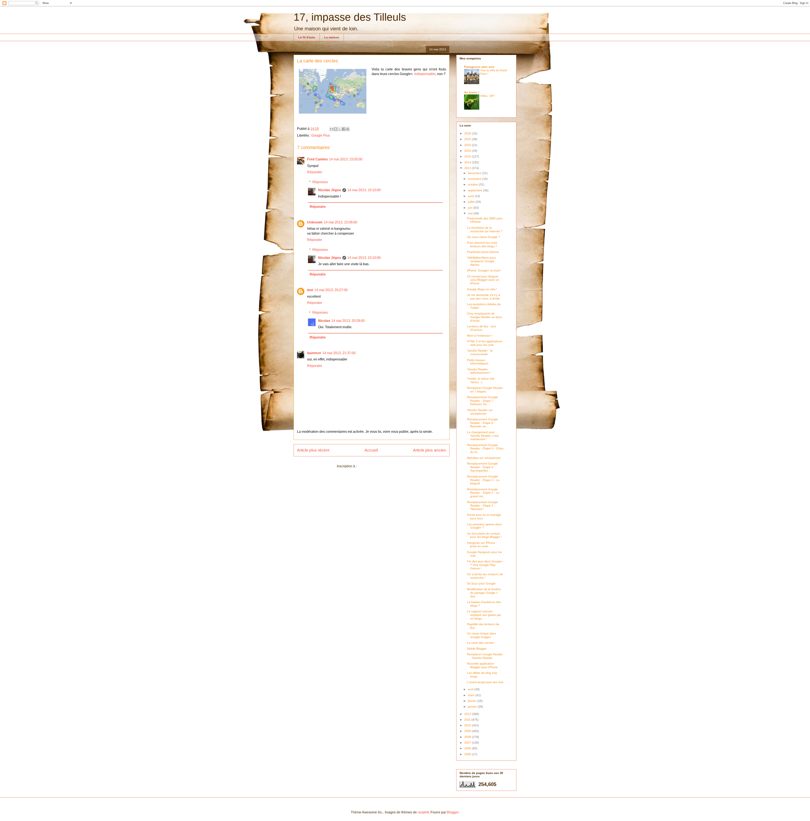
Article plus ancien (429, 450)
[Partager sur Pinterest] (348, 129)
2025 (468, 139)
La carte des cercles (480, 642)
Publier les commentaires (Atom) (382, 466)
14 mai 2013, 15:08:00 (340, 222)
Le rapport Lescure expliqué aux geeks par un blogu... (484, 615)
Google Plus (320, 135)
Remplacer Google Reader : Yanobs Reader (485, 656)
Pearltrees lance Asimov (483, 252)
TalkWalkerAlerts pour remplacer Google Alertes (481, 261)
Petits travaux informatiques (477, 361)
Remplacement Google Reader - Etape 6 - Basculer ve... (482, 423)
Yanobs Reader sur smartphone (480, 411)
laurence (314, 353)
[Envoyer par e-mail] (331, 129)
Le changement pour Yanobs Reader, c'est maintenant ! (482, 435)
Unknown (315, 222)
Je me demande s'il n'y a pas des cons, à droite (483, 296)
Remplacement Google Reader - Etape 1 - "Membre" (482, 505)
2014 (468, 162)
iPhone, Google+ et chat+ (484, 270)
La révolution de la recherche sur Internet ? (484, 229)
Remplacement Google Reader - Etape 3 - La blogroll (483, 480)
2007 (468, 742)
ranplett (423, 812)
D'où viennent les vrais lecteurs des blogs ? (482, 244)
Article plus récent (313, 450)
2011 (467, 719)
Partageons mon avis (479, 67)
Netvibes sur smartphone (484, 458)
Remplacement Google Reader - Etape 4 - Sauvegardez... (482, 467)
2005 (468, 754)
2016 (468, 150)
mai (471, 213)
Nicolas (324, 320)
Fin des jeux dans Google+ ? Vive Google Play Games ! (485, 565)
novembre (475, 178)
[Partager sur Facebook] (344, 129)
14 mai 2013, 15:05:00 (345, 159)
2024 (468, 145)
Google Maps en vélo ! (482, 289)
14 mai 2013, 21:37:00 (339, 353)
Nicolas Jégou (329, 190)
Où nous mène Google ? (483, 237)
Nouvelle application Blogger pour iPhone (482, 665)
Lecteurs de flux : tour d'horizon (481, 328)
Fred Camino (317, 159)
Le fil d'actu (306, 37)
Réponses (320, 182)
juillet (471, 201)
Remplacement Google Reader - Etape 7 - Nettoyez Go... (482, 400)
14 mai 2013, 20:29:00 (348, 320)
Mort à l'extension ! (479, 335)
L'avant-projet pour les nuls (485, 682)
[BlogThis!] (335, 129)
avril (471, 689)
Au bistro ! (471, 92)
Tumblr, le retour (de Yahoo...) (480, 380)
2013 (468, 168)
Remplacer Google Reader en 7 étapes (485, 389)
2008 (468, 737)
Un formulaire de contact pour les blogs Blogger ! (484, 535)
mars (471, 695)
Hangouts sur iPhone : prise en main (482, 544)
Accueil (371, 450)
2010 (468, 725)
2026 (468, 133)
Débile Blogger (477, 648)
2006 (468, 748)
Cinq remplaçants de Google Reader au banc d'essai (484, 317)
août (471, 196)
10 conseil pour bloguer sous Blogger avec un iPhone (483, 280)
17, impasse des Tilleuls (350, 17)
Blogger (452, 812)
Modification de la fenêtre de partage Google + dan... (484, 592)
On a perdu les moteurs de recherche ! (485, 575)
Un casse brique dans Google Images (481, 635)
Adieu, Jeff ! (487, 95)
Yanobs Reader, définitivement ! (478, 371)
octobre (473, 184)
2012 (468, 714)
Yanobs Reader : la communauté (480, 352)
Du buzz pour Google (481, 583)
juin (470, 207)
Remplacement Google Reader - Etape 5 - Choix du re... (485, 448)
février (472, 701)
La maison (331, 37)
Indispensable (424, 74)
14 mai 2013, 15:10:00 (364, 190)
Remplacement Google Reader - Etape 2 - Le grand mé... (483, 493)
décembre (475, 173)
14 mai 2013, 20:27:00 (331, 290)
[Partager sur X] (340, 129)
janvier (473, 706)
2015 (468, 156)
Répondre (314, 172)
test (310, 290)
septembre (475, 190)
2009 (468, 731)
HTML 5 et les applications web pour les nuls (484, 343)
